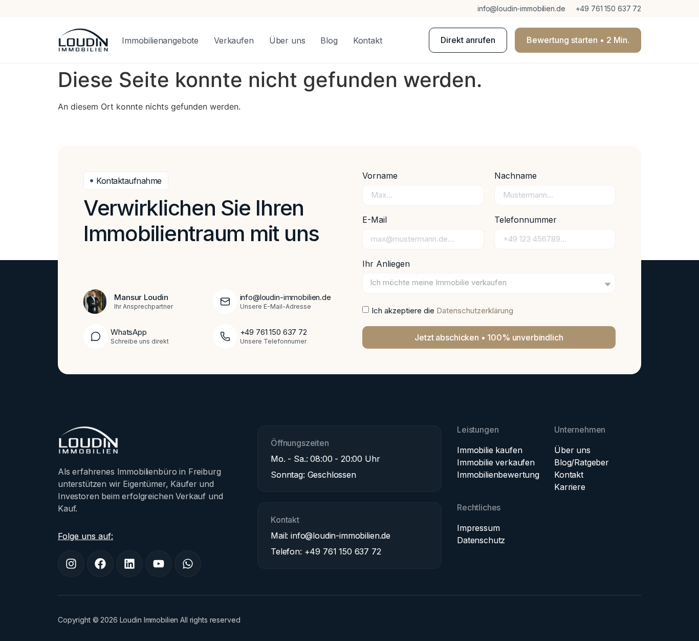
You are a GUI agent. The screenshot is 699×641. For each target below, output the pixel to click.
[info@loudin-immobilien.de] (225, 301)
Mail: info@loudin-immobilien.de (330, 535)
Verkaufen (234, 40)
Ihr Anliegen (386, 264)
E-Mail (374, 220)
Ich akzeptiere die (442, 310)
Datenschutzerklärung (474, 310)
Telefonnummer (525, 220)
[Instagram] (71, 563)
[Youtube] (158, 563)
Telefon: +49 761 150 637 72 (326, 551)
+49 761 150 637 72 (608, 8)
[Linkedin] (129, 563)
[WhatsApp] (95, 336)
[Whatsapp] (187, 563)
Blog (328, 40)
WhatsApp (129, 332)
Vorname (380, 176)
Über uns (287, 40)
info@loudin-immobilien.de (521, 8)
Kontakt (367, 40)
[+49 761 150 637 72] (225, 336)
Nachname (515, 176)
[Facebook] (100, 563)
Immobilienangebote (160, 40)
